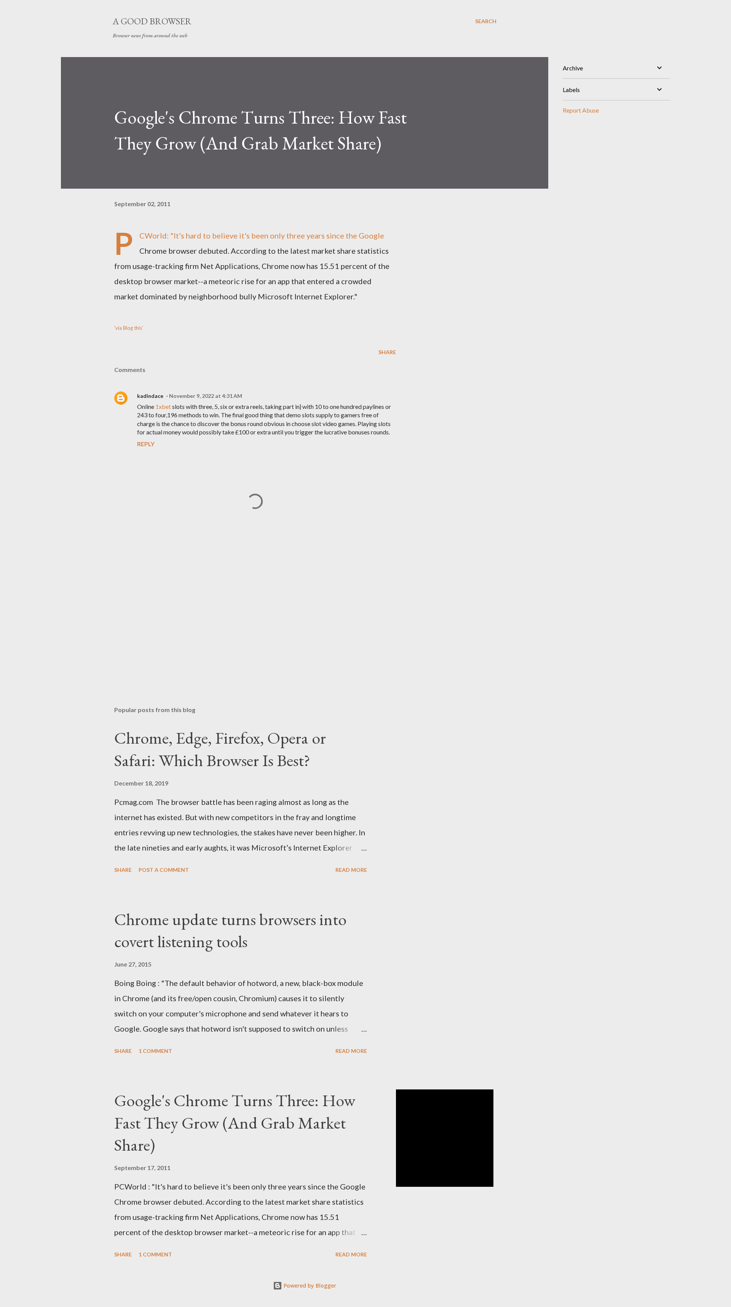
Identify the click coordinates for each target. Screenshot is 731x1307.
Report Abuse (581, 110)
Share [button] (387, 352)
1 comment (155, 1051)
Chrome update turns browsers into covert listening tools (230, 930)
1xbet (163, 406)
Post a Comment (164, 870)
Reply (146, 443)
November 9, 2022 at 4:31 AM (205, 396)
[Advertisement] (243, 611)
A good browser (152, 21)
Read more (351, 870)
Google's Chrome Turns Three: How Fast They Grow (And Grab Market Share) (234, 1122)
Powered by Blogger (309, 1285)
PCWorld (153, 235)
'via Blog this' (128, 328)
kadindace (150, 396)
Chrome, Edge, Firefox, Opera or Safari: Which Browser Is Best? (220, 749)
